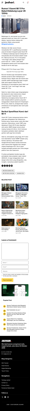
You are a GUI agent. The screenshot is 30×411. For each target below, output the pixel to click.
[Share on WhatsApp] (7, 166)
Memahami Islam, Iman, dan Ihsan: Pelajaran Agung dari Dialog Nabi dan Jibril (21, 213)
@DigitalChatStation (8, 44)
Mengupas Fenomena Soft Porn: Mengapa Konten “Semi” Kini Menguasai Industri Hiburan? (22, 196)
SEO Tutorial (5, 363)
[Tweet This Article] (5, 166)
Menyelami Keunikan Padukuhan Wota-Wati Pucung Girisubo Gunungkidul (17, 324)
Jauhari (4, 15)
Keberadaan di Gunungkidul (6, 228)
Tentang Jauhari (6, 380)
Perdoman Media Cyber (8, 388)
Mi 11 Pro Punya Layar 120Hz (8, 173)
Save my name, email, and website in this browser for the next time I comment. (15, 275)
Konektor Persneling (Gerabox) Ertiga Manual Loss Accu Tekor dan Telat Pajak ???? (16, 314)
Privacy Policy (5, 385)
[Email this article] (9, 166)
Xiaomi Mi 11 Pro (20, 173)
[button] (23, 2)
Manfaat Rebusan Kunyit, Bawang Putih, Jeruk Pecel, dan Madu (22, 229)
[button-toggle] (2, 2)
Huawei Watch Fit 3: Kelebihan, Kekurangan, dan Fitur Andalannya (15, 319)
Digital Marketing (6, 368)
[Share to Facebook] (2, 166)
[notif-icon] (27, 2)
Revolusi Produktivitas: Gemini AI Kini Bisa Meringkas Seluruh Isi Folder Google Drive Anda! (16, 329)
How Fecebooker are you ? (13, 310)
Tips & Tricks (5, 371)
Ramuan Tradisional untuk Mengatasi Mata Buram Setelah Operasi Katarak (16, 306)
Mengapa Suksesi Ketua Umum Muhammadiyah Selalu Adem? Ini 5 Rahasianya (8, 196)
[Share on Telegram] (12, 166)
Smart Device (5, 365)
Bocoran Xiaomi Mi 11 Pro (8, 170)
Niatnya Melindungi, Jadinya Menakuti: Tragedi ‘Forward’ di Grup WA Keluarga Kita (8, 213)
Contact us (4, 382)
